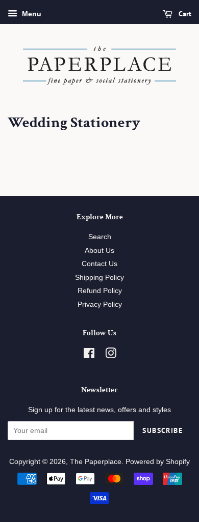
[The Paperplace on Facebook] (89, 355)
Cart (184, 13)
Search (99, 237)
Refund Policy (100, 291)
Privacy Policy (100, 304)
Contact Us (99, 264)
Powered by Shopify (158, 462)
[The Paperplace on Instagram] (110, 355)
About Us (99, 250)
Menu (30, 14)
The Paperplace (95, 462)
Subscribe (162, 430)
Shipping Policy (99, 277)
